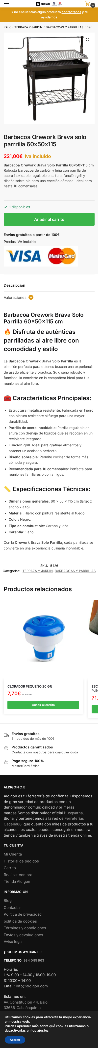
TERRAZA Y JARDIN (28, 27)
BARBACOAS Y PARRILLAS (64, 27)
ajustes (43, 1030)
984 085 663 (34, 960)
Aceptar (15, 1040)
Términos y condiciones (25, 928)
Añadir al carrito (49, 219)
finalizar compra (18, 874)
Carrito (10, 867)
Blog (8, 900)
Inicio (7, 27)
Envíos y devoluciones (23, 934)
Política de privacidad (23, 914)
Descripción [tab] (14, 285)
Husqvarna (73, 813)
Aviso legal (13, 941)
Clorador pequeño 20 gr (29, 686)
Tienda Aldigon (17, 881)
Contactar (12, 907)
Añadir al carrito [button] (43, 705)
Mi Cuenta (13, 854)
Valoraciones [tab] (18, 297)
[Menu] (11, 3)
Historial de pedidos (21, 861)
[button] (87, 39)
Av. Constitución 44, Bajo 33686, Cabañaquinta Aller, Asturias (26, 1008)
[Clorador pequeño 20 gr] (43, 640)
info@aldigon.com (32, 986)
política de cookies (20, 921)
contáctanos (71, 12)
